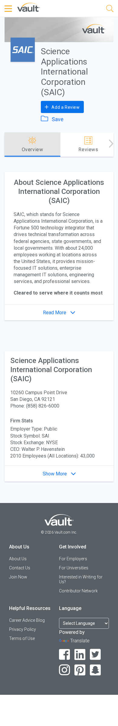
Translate (80, 641)
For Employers (73, 558)
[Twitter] (95, 654)
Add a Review (65, 107)
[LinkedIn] (80, 654)
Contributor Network (78, 590)
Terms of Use (22, 638)
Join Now (18, 576)
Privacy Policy (22, 629)
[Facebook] (64, 654)
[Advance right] (111, 144)
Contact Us (19, 567)
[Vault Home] (28, 7)
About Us (18, 558)
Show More (55, 474)
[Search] (109, 9)
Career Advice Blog (27, 620)
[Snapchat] (95, 670)
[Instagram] (64, 670)
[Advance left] (7, 144)
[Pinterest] (80, 670)
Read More (55, 312)
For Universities (73, 567)
